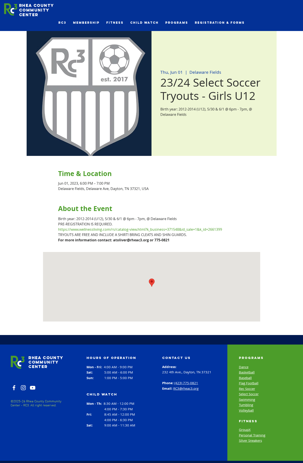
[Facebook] (14, 387)
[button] (62, 23)
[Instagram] (23, 387)
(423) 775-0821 (186, 383)
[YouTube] (32, 387)
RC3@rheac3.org (186, 388)
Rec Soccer (247, 388)
